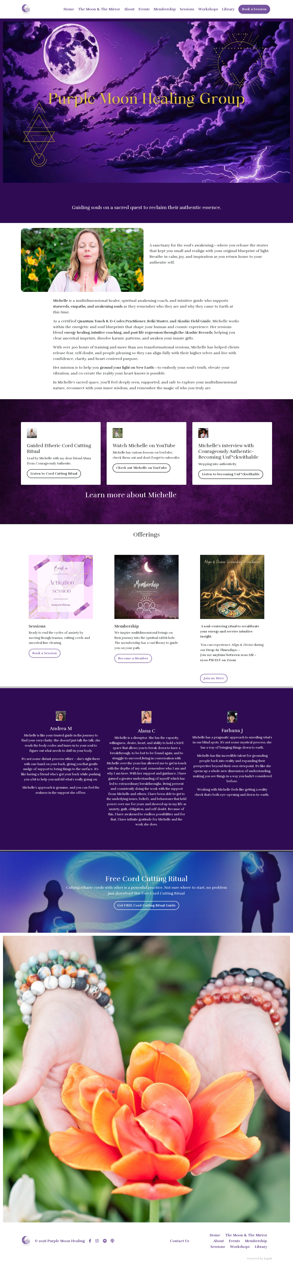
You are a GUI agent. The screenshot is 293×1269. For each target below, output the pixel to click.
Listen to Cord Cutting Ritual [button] (53, 474)
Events (144, 9)
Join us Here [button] (214, 678)
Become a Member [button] (133, 658)
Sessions (187, 9)
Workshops (208, 9)
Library (228, 9)
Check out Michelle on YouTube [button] (141, 468)
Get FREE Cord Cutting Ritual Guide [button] (146, 905)
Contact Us (179, 1241)
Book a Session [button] (254, 9)
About (129, 9)
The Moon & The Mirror (99, 9)
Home (69, 9)
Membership (165, 9)
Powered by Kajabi (259, 1258)
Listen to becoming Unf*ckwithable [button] (231, 474)
